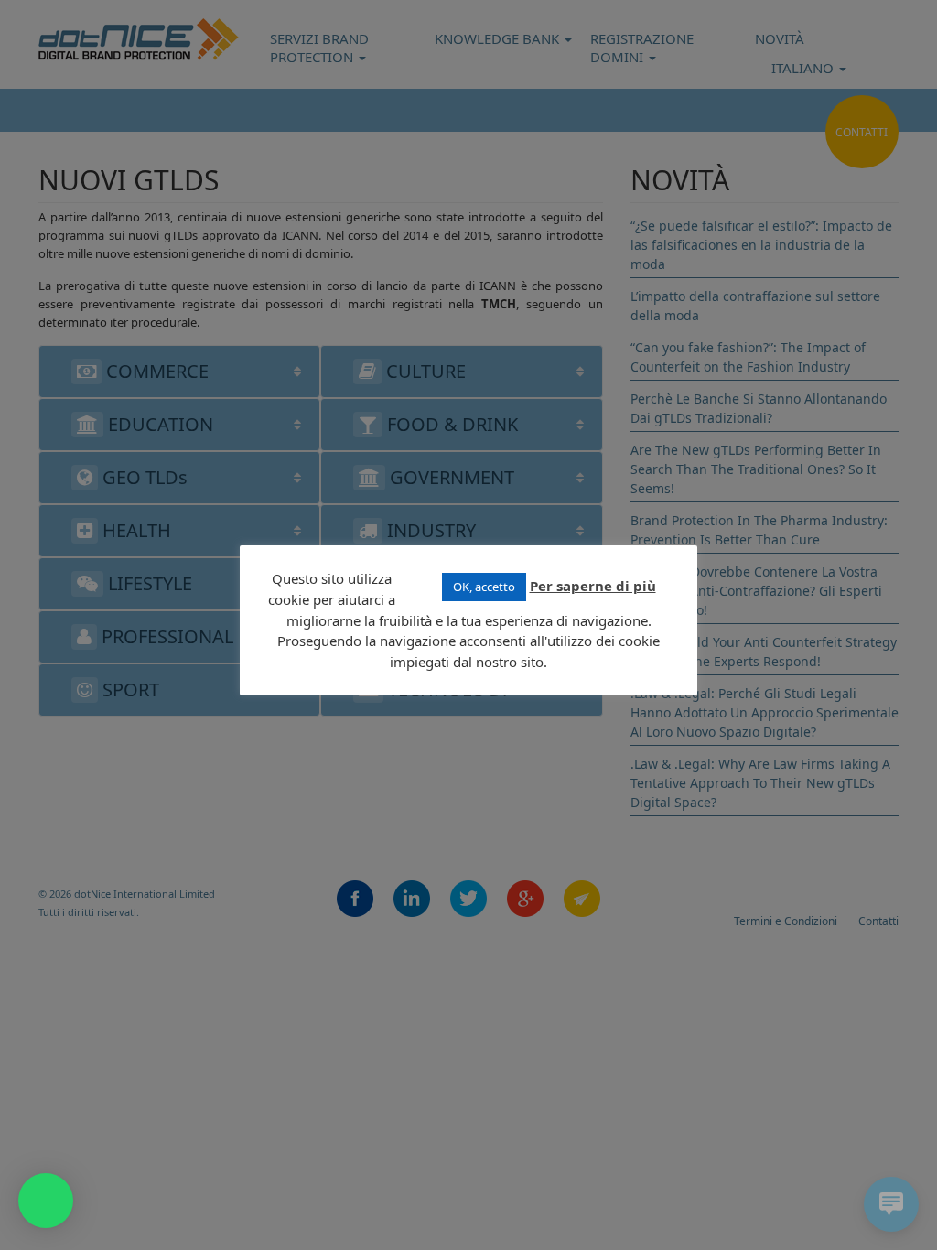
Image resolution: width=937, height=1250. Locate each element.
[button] (45, 1200)
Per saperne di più (593, 586)
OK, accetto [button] (484, 586)
